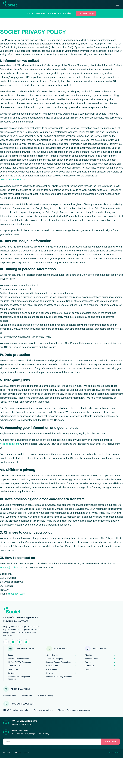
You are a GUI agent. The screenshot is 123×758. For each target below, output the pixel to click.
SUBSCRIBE (110, 742)
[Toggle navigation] (117, 4)
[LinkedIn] (6, 642)
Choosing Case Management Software (74, 710)
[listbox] (21, 4)
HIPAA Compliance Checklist (15, 710)
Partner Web (27, 695)
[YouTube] (12, 642)
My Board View (9, 695)
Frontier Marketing (45, 695)
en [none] (19, 4)
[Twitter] (26, 642)
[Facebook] (19, 642)
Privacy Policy (114, 753)
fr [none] (22, 4)
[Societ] (13, 5)
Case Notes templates (43, 710)
